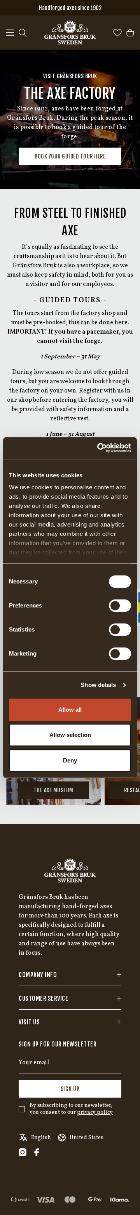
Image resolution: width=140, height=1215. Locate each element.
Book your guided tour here (70, 156)
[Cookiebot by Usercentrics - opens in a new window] (98, 448)
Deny (70, 760)
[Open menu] (10, 32)
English (41, 1137)
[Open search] (23, 33)
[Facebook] (36, 1152)
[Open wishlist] (117, 33)
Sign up (70, 1089)
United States (86, 1137)
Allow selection (70, 734)
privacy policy (95, 1112)
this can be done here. (99, 322)
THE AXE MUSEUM (53, 790)
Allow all (70, 709)
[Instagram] (22, 1152)
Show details (98, 685)
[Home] (70, 32)
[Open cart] (130, 33)
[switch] (120, 605)
